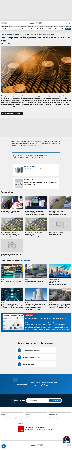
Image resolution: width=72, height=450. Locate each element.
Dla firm (68, 28)
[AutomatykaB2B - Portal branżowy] (37, 445)
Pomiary (56, 26)
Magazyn (64, 28)
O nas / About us (5, 416)
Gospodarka (18, 28)
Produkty (11, 28)
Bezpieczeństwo (49, 26)
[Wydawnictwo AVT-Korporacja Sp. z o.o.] (21, 429)
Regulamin (27, 414)
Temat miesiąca (26, 28)
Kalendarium (58, 28)
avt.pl (49, 431)
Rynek (2, 28)
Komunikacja (41, 26)
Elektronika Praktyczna (54, 418)
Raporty (33, 28)
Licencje (27, 416)
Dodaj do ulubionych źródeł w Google (11, 113)
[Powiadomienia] (4, 446)
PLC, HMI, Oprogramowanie (20, 26)
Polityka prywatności (30, 418)
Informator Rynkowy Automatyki (9, 418)
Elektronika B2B (53, 414)
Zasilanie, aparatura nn (32, 26)
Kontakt (3, 414)
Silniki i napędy (4, 26)
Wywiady (39, 28)
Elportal (51, 416)
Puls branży (51, 28)
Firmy (6, 28)
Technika (44, 28)
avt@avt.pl (50, 429)
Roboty (10, 26)
